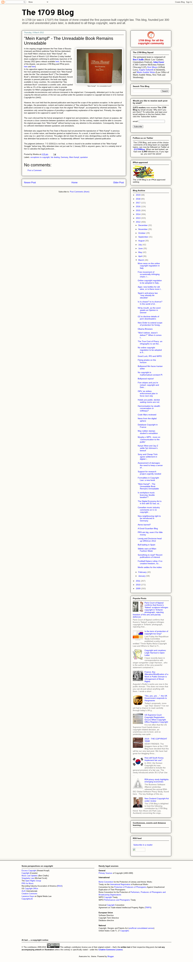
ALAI (24, 891)
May (140, 252)
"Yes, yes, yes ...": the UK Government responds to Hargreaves (156, 698)
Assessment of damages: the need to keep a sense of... (150, 465)
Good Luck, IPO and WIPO (150, 356)
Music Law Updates (30, 876)
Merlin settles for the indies (150, 567)
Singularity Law (28, 878)
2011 (138, 581)
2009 (138, 588)
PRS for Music (28, 883)
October (142, 233)
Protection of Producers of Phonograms (130, 887)
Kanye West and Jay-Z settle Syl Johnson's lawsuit (148, 448)
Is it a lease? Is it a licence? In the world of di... (150, 303)
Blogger (111, 956)
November (143, 229)
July (140, 244)
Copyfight (26, 873)
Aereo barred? (144, 525)
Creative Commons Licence (110, 950)
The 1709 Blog (48, 12)
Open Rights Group (33, 881)
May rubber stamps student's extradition (148, 432)
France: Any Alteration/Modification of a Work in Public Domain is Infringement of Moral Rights (156, 677)
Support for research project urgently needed (149, 472)
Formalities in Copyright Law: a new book (148, 479)
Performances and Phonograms (117, 900)
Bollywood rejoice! (146, 378)
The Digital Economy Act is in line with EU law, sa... (149, 502)
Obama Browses (145, 329)
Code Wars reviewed (147, 414)
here (57, 61)
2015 (138, 210)
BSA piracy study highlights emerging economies (157, 780)
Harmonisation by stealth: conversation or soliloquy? (149, 408)
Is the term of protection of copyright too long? (156, 632)
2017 (138, 203)
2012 (138, 222)
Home (74, 182)
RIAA (60, 886)
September (143, 237)
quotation (84, 157)
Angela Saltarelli (146, 69)
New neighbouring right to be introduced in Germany (149, 518)
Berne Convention (106, 882)
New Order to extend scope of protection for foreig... (150, 324)
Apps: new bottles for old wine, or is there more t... (150, 288)
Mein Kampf (74, 157)
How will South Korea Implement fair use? (154, 759)
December (143, 225)
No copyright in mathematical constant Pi (150, 373)
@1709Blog (139, 149)
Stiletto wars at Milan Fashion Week (147, 550)
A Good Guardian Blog (148, 528)
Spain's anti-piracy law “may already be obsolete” (148, 295)
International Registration (120, 884)
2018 (138, 199)
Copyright (108, 897)
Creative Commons (29, 894)
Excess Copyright (29, 871)
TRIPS (148, 908)
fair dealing (55, 157)
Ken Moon (152, 67)
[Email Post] (54, 154)
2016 (138, 206)
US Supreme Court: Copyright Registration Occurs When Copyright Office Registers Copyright (156, 718)
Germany (64, 157)
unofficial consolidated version (141, 928)
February (142, 572)
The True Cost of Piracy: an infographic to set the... (150, 342)
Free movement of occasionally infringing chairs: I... (149, 274)
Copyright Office (31, 888)
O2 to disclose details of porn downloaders (148, 317)
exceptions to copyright (40, 157)
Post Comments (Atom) (79, 192)
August (141, 241)
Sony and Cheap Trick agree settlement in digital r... (148, 456)
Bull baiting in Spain (146, 545)
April (140, 256)
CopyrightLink (27, 899)
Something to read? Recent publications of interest (150, 556)
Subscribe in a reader (143, 845)
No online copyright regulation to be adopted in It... (150, 349)
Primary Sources (105, 873)
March (141, 260)
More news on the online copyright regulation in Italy (149, 265)
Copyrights (124, 931)
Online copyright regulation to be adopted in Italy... (150, 281)
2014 (138, 214)
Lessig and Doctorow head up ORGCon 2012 (150, 539)
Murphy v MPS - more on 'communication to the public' (149, 439)
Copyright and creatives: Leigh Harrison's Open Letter (155, 652)
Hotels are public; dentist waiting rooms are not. (149, 401)
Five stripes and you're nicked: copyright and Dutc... (148, 385)
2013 (138, 218)
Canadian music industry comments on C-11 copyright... (149, 509)
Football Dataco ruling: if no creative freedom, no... (150, 562)
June (140, 248)
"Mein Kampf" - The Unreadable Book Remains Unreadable (148, 486)
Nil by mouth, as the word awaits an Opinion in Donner (149, 310)
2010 (138, 585)
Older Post (118, 182)
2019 (138, 195)
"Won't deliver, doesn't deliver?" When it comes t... (149, 335)
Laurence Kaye (28, 896)
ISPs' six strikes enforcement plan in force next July (148, 393)
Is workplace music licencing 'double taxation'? (146, 495)
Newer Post (30, 182)
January (142, 576)
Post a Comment (34, 170)
